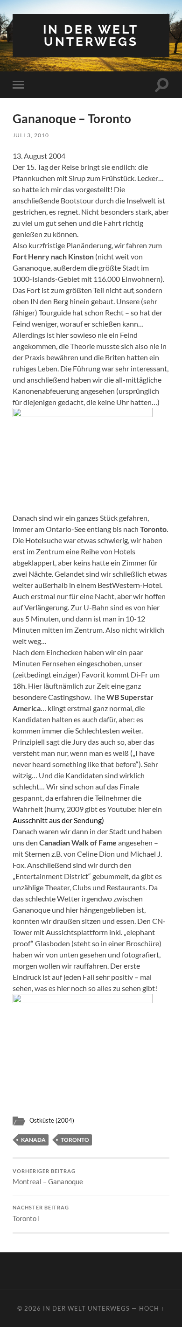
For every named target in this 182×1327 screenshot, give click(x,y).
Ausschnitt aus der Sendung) (58, 820)
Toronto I (41, 1213)
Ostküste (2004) (51, 1120)
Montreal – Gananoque (48, 1177)
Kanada (33, 1139)
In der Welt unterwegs (91, 35)
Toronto (75, 1139)
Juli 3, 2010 (31, 135)
